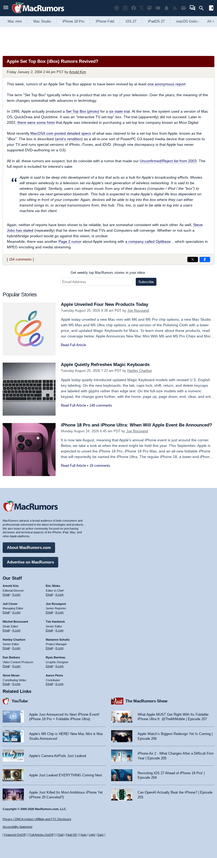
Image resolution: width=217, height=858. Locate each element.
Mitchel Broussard (15, 621)
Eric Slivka (53, 585)
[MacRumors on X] (141, 8)
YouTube (20, 701)
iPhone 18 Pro (73, 21)
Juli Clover (10, 603)
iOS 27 (131, 21)
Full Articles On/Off (41, 834)
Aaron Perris (54, 675)
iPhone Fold (105, 21)
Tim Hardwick (55, 621)
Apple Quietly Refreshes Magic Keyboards (105, 364)
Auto (84, 834)
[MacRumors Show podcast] (116, 8)
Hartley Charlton (139, 371)
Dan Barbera (11, 657)
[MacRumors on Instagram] (125, 8)
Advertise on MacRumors (30, 562)
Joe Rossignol (138, 311)
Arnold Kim (77, 72)
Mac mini (15, 21)
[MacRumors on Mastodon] (149, 8)
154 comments (20, 259)
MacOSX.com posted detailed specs (60, 133)
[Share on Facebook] (205, 259)
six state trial (119, 111)
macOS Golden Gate (192, 21)
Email (6, 594)
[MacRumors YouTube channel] (158, 8)
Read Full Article (73, 345)
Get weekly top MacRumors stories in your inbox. (108, 273)
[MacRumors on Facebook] (133, 8)
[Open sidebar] (211, 8)
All (210, 21)
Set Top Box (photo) (82, 111)
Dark (100, 834)
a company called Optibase (148, 241)
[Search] (203, 8)
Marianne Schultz (58, 639)
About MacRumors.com (29, 547)
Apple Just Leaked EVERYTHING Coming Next (65, 775)
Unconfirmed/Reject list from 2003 (168, 161)
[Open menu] (6, 8)
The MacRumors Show (146, 701)
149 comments (100, 405)
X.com (16, 594)
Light (92, 834)
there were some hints (36, 122)
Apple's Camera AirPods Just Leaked (57, 756)
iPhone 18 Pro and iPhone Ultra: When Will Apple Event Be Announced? (136, 425)
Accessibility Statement (17, 826)
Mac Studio (42, 21)
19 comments (99, 466)
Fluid (60, 834)
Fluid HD (71, 834)
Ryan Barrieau (55, 657)
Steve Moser (11, 675)
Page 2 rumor (70, 241)
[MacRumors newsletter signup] (183, 8)
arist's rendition (69, 139)
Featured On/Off (14, 834)
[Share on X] (192, 259)
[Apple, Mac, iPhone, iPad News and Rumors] (38, 14)
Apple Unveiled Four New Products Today (104, 304)
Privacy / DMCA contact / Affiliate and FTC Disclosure (37, 819)
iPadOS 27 (156, 21)
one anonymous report (166, 84)
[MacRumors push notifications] (166, 8)
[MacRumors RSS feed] (175, 8)
